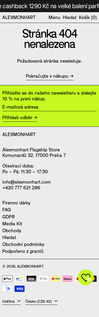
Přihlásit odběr (17, 117)
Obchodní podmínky (23, 244)
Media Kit (12, 223)
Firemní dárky (16, 203)
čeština (9, 301)
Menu (54, 17)
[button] (70, 17)
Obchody (11, 230)
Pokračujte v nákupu (47, 76)
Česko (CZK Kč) (39, 301)
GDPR (8, 217)
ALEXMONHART (19, 17)
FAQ (6, 209)
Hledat (9, 237)
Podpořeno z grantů (23, 251)
